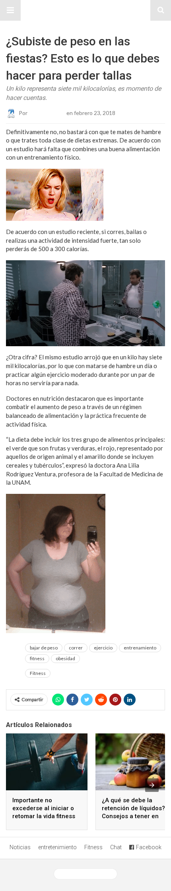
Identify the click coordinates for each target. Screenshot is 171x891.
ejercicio (103, 648)
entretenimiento (57, 847)
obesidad (65, 658)
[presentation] (152, 785)
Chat (116, 847)
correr (76, 648)
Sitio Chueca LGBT (85, 10)
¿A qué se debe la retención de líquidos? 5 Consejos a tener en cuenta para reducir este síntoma (136, 816)
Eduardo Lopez (47, 112)
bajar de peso (44, 648)
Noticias (20, 847)
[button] (10, 10)
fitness (37, 658)
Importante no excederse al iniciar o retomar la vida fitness (43, 808)
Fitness (38, 673)
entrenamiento (140, 648)
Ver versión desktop (88, 874)
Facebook (148, 847)
